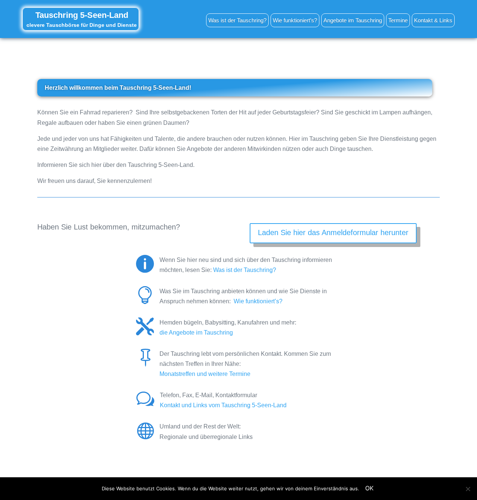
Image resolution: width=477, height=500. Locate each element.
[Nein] (467, 489)
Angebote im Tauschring (352, 20)
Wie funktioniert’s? (295, 20)
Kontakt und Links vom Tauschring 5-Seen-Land (223, 405)
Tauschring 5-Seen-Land (81, 15)
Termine (398, 20)
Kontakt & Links (433, 20)
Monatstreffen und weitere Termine (204, 374)
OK (369, 488)
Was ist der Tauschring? (237, 20)
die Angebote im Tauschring (196, 332)
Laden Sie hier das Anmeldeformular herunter (333, 232)
